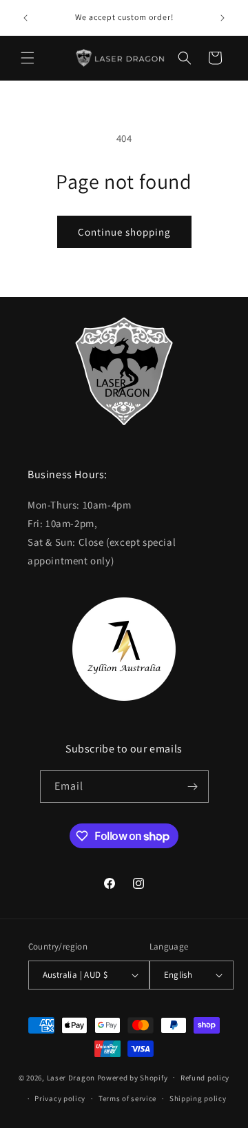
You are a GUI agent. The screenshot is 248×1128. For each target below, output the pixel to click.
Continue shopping (124, 231)
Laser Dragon (71, 1077)
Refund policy (204, 1078)
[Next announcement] (222, 18)
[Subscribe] (193, 786)
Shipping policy (198, 1098)
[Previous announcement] (25, 18)
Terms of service (127, 1098)
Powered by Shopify (132, 1077)
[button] (27, 58)
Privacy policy (59, 1098)
